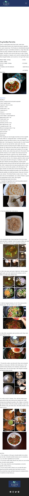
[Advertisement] (14, 21)
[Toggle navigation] (26, 3)
